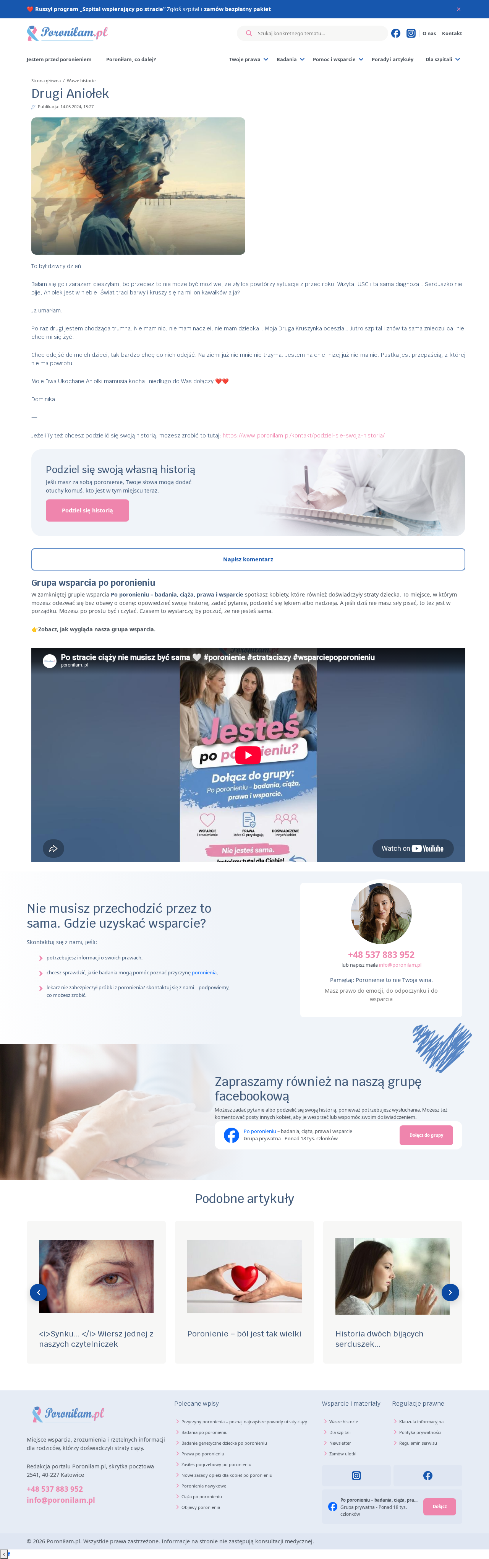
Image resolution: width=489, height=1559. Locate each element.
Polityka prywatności (420, 1432)
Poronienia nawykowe (203, 1486)
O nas (429, 33)
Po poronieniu (260, 1131)
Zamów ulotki (342, 1454)
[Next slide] (450, 1292)
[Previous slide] (38, 1292)
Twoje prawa (245, 59)
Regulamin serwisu (418, 1443)
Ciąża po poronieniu (201, 1496)
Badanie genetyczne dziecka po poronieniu (224, 1443)
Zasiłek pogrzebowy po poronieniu (216, 1464)
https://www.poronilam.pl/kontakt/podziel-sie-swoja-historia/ (304, 435)
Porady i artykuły (392, 59)
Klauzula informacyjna (421, 1421)
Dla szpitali (439, 59)
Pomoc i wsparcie (334, 59)
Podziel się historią (87, 510)
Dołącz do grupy (426, 1135)
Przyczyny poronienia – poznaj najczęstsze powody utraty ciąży (244, 1421)
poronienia (204, 972)
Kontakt (452, 33)
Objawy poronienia (200, 1507)
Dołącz (440, 1506)
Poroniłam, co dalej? (131, 59)
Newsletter (340, 1443)
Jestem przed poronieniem (59, 59)
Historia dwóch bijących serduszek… (379, 1339)
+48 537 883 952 (381, 954)
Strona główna (46, 80)
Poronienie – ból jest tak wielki (244, 1334)
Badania (287, 59)
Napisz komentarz (248, 559)
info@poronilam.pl (400, 964)
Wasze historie (81, 80)
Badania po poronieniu (204, 1432)
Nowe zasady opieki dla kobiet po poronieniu (226, 1475)
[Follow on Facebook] (9, 1554)
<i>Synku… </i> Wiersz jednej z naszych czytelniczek (96, 1339)
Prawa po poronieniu (202, 1454)
